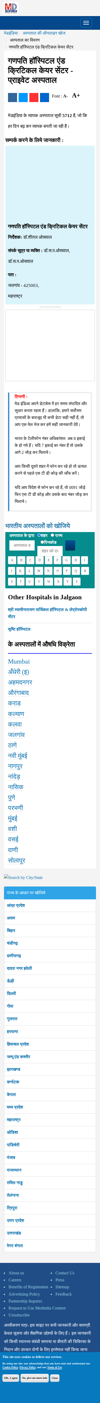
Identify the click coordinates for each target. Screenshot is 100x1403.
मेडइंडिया (11, 33)
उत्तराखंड (14, 1233)
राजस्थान (14, 1170)
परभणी (15, 808)
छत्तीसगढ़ (14, 955)
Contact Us (64, 1273)
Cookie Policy (10, 1367)
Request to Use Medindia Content (37, 1308)
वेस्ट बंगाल (15, 1245)
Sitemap (62, 1287)
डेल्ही (10, 981)
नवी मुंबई (17, 755)
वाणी (13, 850)
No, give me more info (34, 1377)
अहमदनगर (20, 682)
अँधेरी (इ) (18, 671)
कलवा (15, 724)
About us (16, 1273)
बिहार (11, 930)
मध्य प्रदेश (15, 1107)
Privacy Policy (27, 1367)
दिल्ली (11, 993)
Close (55, 1377)
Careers (15, 1280)
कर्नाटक (13, 1082)
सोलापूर (16, 860)
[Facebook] (12, 97)
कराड (14, 703)
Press (59, 1280)
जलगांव (16, 734)
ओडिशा (12, 1132)
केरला (11, 1094)
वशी (12, 828)
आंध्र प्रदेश (16, 905)
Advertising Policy (24, 1294)
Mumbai (19, 661)
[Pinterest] (33, 97)
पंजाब (11, 1157)
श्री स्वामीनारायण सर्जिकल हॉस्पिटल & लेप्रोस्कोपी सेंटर (47, 613)
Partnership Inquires (25, 1301)
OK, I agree (11, 1377)
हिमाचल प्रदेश (18, 1044)
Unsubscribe (19, 1315)
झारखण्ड (13, 1069)
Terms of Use (54, 1367)
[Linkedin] (44, 97)
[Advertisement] (50, 184)
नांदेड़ (14, 776)
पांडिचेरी (13, 1145)
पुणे (11, 797)
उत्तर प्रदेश (15, 1220)
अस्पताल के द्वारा (21, 535)
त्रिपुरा (12, 1208)
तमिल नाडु (15, 1182)
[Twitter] (23, 97)
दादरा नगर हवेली (19, 968)
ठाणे (12, 745)
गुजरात (12, 1018)
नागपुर (15, 766)
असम (11, 918)
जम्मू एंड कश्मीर (18, 1056)
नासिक (15, 787)
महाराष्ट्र (14, 1119)
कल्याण (16, 713)
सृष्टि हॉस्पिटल (19, 629)
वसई (13, 839)
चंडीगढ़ (12, 943)
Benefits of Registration (28, 1287)
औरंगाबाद (18, 692)
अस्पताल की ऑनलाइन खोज (44, 33)
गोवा (10, 1006)
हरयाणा (12, 1031)
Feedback (63, 1294)
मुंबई (12, 818)
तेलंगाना (13, 1195)
